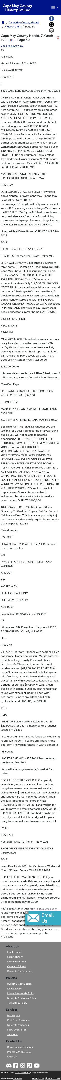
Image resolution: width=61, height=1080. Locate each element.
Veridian (17, 1078)
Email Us (12, 1056)
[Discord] (9, 1066)
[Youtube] (36, 1066)
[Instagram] (22, 1066)
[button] (54, 7)
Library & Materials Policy (20, 993)
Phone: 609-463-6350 (19, 1051)
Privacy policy (39, 1078)
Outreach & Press (16, 966)
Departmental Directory (20, 1047)
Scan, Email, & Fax (16, 1029)
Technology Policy (17, 1002)
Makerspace (13, 1015)
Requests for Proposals (19, 971)
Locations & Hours (17, 961)
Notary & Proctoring (18, 1024)
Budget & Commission (19, 983)
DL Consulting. (22, 1072)
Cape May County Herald (24, 22)
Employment (14, 952)
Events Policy (14, 988)
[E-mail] (51, 30)
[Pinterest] (29, 1066)
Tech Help (12, 1034)
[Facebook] (51, 18)
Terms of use (53, 1078)
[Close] (26, 912)
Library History (15, 956)
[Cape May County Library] (3, 23)
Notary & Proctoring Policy (21, 998)
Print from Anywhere (18, 1020)
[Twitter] (51, 24)
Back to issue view (12, 45)
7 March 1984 (13, 26)
